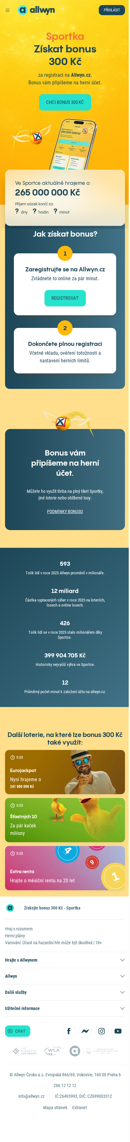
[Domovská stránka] (10, 914)
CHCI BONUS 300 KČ (63, 102)
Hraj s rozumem (19, 935)
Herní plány (15, 942)
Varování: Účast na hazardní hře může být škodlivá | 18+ (53, 949)
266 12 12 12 (62, 1091)
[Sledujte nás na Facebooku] (64, 1037)
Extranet (77, 1113)
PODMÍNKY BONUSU (63, 517)
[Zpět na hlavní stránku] (23, 10)
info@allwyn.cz (29, 1102)
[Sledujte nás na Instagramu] (97, 1037)
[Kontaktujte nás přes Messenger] (80, 1037)
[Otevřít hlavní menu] (7, 10)
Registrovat (62, 304)
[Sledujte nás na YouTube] (113, 1037)
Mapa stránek (53, 1113)
